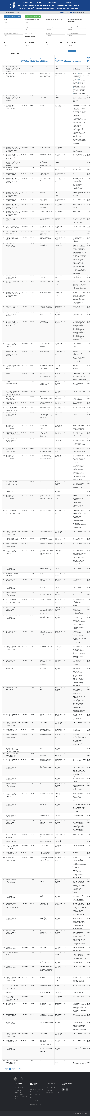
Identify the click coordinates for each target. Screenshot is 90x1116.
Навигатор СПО (34, 1092)
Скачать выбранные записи (33, 16)
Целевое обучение (35, 1104)
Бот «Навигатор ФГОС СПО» (12, 16)
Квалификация (50, 27)
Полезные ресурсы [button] (26, 8)
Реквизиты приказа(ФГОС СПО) (12, 27)
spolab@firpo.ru (79, 12)
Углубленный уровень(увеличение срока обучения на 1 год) (32, 35)
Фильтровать (72, 51)
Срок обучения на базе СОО (11, 33)
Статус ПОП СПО (71, 42)
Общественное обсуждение (45, 8)
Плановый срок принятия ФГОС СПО (54, 43)
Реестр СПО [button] (70, 2)
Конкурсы (74, 8)
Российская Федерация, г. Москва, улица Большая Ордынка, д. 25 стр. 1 (21, 1094)
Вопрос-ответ (54, 5)
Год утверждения (30, 27)
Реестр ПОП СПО (35, 1094)
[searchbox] (13, 22)
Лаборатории (27, 2)
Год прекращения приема (11, 42)
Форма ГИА (49, 33)
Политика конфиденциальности (52, 1091)
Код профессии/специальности (54, 19)
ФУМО (39, 2)
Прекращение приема (73, 33)
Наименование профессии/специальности (74, 20)
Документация (50, 1087)
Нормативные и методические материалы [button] (33, 5)
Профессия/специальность (32, 19)
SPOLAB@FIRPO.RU (20, 1087)
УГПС (5, 19)
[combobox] (13, 22)
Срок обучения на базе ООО (74, 27)
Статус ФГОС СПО (29, 42)
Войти (8, 12)
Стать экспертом (63, 8)
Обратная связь (14, 12)
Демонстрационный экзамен (36, 1101)
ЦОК (31, 1097)
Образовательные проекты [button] (69, 5)
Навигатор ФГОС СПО (54, 2)
